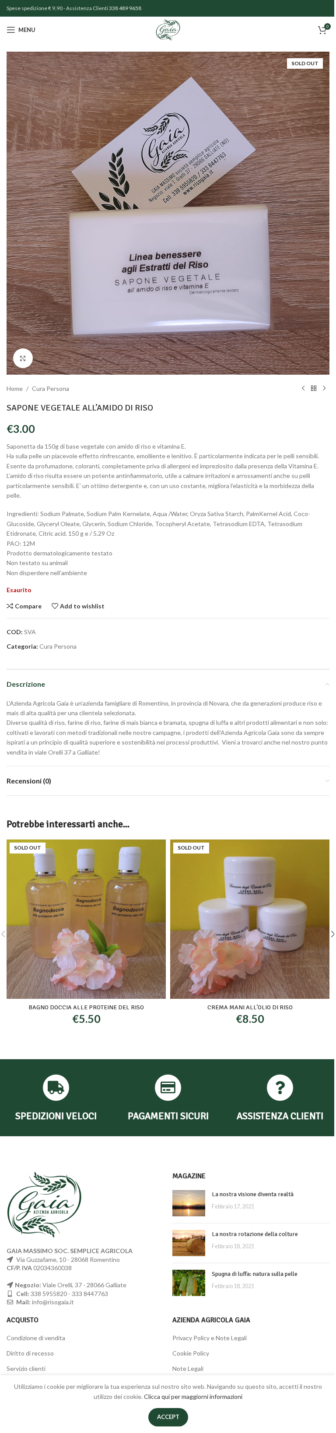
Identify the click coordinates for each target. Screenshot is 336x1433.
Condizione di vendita (36, 1338)
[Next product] (324, 388)
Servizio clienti (26, 1368)
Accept (168, 1416)
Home (15, 388)
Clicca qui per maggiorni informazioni (193, 1396)
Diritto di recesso (30, 1353)
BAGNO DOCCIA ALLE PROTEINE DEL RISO (86, 1007)
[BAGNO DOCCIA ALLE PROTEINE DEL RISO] (86, 919)
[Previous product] (303, 388)
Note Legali (187, 1368)
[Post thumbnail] (188, 1203)
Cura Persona (50, 388)
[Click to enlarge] (23, 358)
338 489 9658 (125, 8)
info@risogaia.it (53, 1302)
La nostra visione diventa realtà (253, 1194)
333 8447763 (90, 1293)
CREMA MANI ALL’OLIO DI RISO (250, 1007)
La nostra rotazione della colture (255, 1234)
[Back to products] (313, 388)
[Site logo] (168, 29)
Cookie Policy (190, 1353)
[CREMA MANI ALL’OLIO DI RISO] (249, 919)
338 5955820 (49, 1293)
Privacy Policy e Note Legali (209, 1338)
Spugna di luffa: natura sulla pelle (255, 1274)
